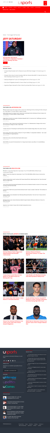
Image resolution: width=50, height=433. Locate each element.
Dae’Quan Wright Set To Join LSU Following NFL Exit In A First (18, 79)
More (5, 62)
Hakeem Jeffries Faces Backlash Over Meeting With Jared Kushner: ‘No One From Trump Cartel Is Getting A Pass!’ (24, 195)
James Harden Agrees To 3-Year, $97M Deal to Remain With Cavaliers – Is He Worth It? (15, 408)
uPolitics (34, 425)
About (26, 424)
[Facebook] (4, 2)
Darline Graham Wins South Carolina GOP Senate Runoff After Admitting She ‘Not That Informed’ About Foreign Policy (24, 180)
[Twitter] (6, 2)
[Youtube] (10, 2)
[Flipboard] (12, 2)
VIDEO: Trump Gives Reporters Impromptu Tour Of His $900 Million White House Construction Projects (24, 175)
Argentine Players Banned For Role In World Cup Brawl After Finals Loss (20, 85)
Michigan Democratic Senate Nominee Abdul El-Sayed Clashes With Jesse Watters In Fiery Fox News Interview (24, 200)
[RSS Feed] (15, 360)
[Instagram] (8, 2)
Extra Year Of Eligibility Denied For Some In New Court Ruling (18, 82)
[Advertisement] (25, 24)
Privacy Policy (21, 424)
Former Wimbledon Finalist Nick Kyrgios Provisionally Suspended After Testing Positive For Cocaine (15, 413)
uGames (39, 425)
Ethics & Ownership (22, 425)
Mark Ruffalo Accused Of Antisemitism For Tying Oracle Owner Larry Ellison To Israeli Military (24, 142)
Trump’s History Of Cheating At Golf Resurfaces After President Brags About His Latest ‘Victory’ (24, 128)
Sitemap (35, 424)
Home (4, 35)
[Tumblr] (11, 360)
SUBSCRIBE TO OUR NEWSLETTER (10, 370)
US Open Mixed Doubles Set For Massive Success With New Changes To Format (22, 71)
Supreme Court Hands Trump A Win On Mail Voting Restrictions (17, 205)
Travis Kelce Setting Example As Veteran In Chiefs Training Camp (15, 402)
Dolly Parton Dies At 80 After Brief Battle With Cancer (15, 137)
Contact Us (41, 424)
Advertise (31, 424)
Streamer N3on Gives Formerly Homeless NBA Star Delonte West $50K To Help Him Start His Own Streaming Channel (36, 360)
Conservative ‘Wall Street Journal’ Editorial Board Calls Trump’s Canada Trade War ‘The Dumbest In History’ (25, 190)
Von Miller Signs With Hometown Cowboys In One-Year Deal (14, 417)
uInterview (30, 425)
